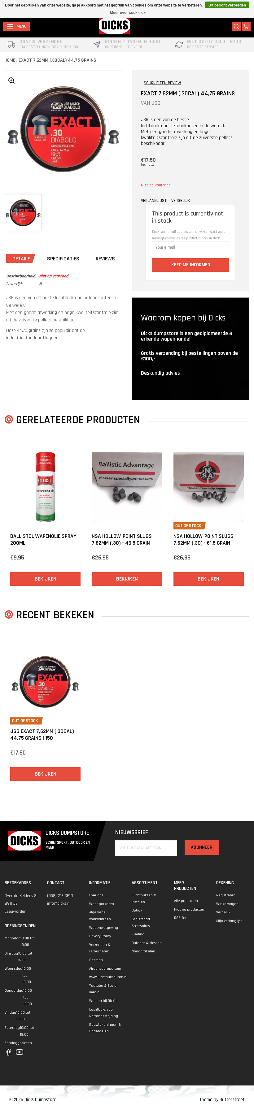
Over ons (96, 895)
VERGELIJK (180, 200)
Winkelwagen (227, 904)
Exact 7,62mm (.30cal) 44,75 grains (57, 60)
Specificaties (63, 258)
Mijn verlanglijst (229, 921)
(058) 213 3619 (60, 896)
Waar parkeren (101, 904)
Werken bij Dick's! (103, 1001)
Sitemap (96, 960)
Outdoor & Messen (147, 943)
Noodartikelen (143, 951)
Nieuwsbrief (131, 832)
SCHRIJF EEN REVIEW (162, 83)
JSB (155, 103)
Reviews (105, 258)
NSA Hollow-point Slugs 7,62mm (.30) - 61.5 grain (203, 539)
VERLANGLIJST (153, 200)
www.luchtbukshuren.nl (108, 977)
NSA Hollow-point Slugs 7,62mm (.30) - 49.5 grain (122, 539)
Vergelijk (223, 912)
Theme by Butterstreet (222, 1100)
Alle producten (186, 901)
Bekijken (45, 578)
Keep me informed (190, 265)
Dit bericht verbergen (227, 5)
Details (21, 258)
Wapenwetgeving (103, 927)
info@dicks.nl (58, 903)
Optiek (137, 910)
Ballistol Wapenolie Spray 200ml (43, 539)
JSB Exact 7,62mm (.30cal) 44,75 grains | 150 (42, 735)
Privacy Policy (100, 936)
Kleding (138, 934)
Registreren (225, 895)
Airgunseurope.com (105, 968)
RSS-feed (182, 918)
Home (10, 60)
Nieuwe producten (189, 909)
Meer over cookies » (128, 13)
